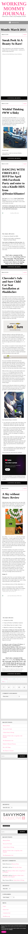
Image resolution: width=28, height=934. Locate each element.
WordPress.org (6, 916)
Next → (4, 681)
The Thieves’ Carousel (8, 750)
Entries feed (5, 909)
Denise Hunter (10, 198)
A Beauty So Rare (6, 54)
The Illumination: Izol (8, 740)
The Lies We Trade (7, 729)
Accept (4, 931)
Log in (4, 906)
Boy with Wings (6, 747)
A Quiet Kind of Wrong (8, 732)
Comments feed (6, 913)
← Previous (5, 679)
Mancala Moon (6, 725)
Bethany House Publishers (16, 54)
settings (10, 929)
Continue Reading (14, 98)
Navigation (15, 22)
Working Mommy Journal (14, 8)
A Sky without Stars (9, 506)
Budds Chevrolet (5, 372)
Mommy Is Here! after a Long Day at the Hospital (12, 736)
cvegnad (24, 34)
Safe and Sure (20, 117)
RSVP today (9, 257)
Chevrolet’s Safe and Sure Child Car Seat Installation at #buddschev (12, 285)
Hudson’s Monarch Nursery (9, 744)
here (24, 584)
